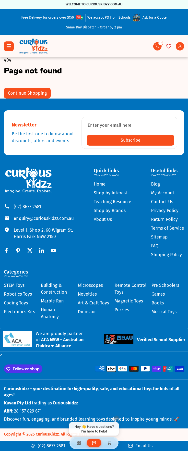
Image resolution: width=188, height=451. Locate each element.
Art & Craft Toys (93, 303)
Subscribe (131, 140)
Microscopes (90, 285)
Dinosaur (87, 311)
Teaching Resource (112, 201)
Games (158, 294)
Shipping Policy (166, 254)
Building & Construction (54, 289)
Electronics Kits (19, 311)
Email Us (144, 446)
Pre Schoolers (165, 285)
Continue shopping (27, 93)
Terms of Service (167, 228)
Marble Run (52, 301)
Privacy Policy (164, 210)
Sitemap (159, 237)
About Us (103, 219)
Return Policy (164, 219)
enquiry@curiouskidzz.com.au (44, 218)
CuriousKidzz (47, 434)
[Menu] (9, 46)
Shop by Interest (110, 193)
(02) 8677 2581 (27, 206)
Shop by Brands (110, 210)
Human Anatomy (50, 313)
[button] (157, 46)
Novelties (87, 294)
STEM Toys (14, 285)
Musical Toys (164, 311)
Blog (155, 184)
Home (100, 184)
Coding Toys (16, 303)
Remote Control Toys (130, 289)
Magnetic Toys (129, 301)
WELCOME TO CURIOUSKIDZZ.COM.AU (94, 4)
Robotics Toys (18, 294)
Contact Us (162, 201)
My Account (162, 193)
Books (158, 303)
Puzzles (122, 310)
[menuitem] (112, 184)
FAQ (154, 246)
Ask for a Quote (154, 17)
